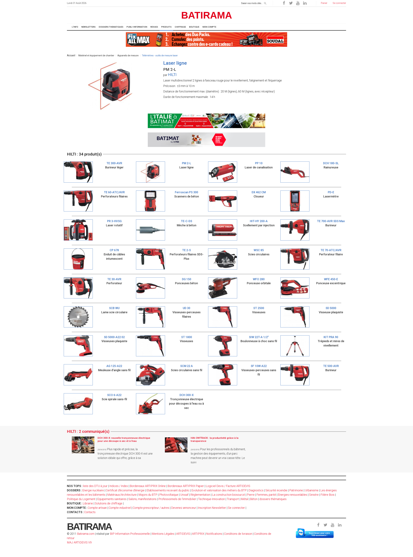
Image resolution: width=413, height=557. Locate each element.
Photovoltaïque (168, 494)
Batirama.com (85, 533)
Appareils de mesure (128, 55)
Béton (253, 499)
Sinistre (314, 494)
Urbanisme (311, 490)
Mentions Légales (163, 533)
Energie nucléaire (93, 490)
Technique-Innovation (211, 499)
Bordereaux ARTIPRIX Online (148, 486)
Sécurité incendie (276, 490)
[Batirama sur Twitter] (291, 3)
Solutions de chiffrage (108, 503)
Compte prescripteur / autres (151, 507)
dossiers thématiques (273, 499)
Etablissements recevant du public (168, 490)
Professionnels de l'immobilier (177, 499)
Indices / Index (118, 486)
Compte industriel (120, 507)
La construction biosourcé (228, 494)
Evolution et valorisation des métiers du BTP (219, 490)
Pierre (251, 494)
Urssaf (184, 494)
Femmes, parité (266, 494)
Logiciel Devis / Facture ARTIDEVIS (228, 486)
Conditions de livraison (238, 533)
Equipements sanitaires (111, 499)
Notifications (214, 533)
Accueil (71, 55)
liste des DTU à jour (95, 486)
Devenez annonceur (183, 507)
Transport (233, 499)
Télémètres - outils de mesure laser (160, 55)
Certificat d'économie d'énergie (125, 490)
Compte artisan (97, 507)
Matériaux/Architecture (122, 494)
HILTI (172, 74)
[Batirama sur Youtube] (298, 3)
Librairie (88, 503)
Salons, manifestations (142, 499)
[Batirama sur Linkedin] (305, 3)
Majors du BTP (148, 494)
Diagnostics (256, 490)
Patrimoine (296, 490)
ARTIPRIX (198, 533)
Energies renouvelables (292, 494)
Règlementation (200, 494)
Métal (244, 499)
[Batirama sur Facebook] (284, 3)
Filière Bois (327, 494)
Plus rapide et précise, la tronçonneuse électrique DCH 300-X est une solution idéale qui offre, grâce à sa (125, 453)
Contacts (90, 512)
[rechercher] (265, 2)
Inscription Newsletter (212, 507)
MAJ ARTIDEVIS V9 (79, 542)
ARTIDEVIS (183, 533)
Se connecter (236, 507)
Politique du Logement (81, 499)
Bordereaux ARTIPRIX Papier (186, 486)
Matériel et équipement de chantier (96, 55)
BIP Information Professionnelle (130, 533)
